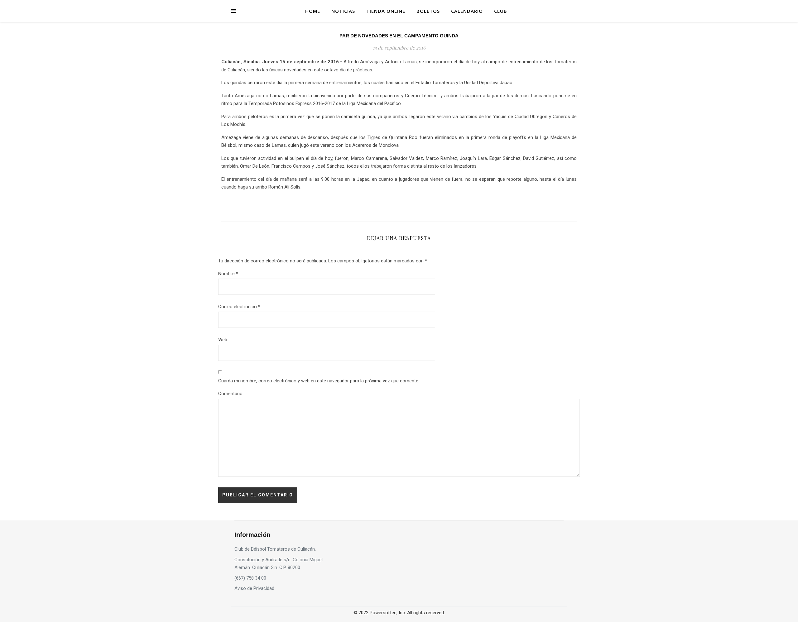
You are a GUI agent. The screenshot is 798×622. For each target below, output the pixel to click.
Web (222, 339)
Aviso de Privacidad (254, 588)
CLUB (500, 11)
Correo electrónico (239, 306)
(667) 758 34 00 (250, 578)
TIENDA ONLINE (385, 11)
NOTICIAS (343, 11)
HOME (312, 11)
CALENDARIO (467, 11)
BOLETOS (428, 11)
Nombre (228, 273)
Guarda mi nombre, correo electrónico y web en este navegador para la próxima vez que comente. (318, 381)
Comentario (230, 393)
